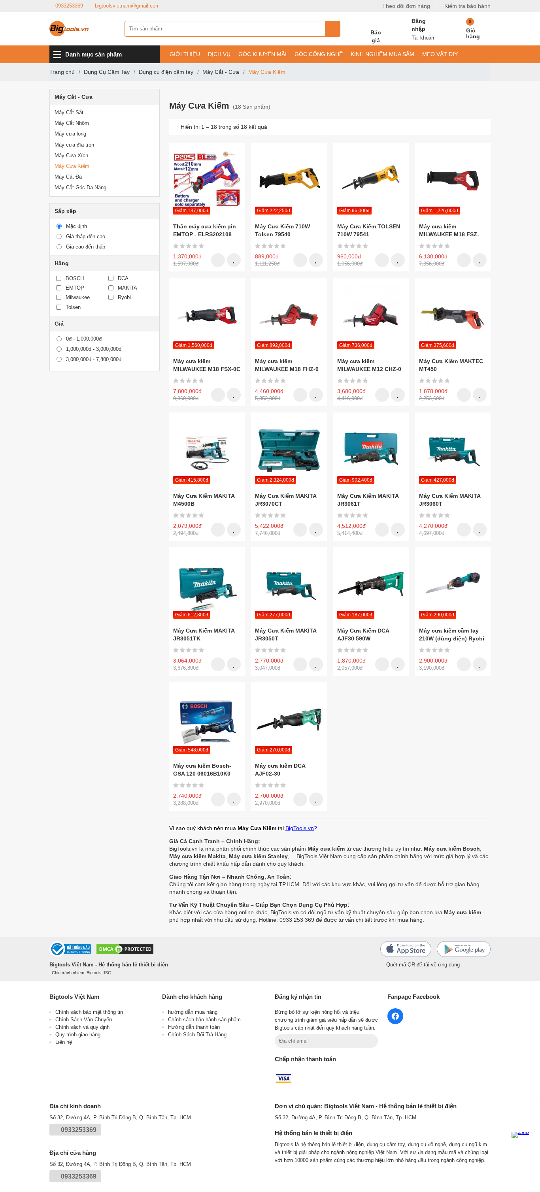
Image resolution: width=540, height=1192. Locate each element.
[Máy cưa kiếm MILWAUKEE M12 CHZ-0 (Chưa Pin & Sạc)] (371, 315)
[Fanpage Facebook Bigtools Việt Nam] (395, 1016)
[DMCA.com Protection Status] (125, 950)
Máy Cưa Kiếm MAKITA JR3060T (449, 500)
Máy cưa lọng (70, 134)
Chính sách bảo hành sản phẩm (204, 1020)
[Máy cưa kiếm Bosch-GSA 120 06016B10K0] (207, 719)
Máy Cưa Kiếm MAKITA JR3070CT (285, 500)
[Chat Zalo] (523, 1143)
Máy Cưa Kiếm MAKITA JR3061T (367, 500)
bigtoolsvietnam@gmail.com (127, 6)
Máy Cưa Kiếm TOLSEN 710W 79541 (368, 230)
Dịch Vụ (219, 54)
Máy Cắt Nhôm (72, 123)
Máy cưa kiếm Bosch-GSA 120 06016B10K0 (202, 770)
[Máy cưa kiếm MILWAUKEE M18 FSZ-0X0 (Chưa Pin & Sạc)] (453, 180)
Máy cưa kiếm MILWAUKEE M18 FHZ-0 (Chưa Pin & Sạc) (287, 365)
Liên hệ (63, 1042)
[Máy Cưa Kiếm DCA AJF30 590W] (371, 585)
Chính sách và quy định (82, 1027)
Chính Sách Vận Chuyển (83, 1020)
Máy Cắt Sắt (69, 112)
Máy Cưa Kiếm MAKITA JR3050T (285, 634)
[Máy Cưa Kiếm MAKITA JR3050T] (289, 585)
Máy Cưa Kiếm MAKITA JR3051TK (203, 634)
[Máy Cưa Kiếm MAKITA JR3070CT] (289, 450)
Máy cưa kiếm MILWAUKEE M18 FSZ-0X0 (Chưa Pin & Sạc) (449, 230)
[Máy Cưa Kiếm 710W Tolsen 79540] (289, 180)
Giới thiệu (185, 54)
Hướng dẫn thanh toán (194, 1027)
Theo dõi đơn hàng (406, 6)
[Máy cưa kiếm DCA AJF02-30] (289, 719)
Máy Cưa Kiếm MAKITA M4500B (203, 500)
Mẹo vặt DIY (440, 54)
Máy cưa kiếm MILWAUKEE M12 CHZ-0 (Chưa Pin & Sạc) (369, 365)
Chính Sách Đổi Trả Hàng (197, 1035)
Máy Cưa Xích (71, 155)
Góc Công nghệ (319, 54)
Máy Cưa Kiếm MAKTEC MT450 (451, 365)
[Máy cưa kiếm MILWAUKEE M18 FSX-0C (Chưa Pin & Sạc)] (207, 315)
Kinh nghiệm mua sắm (382, 54)
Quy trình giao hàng (77, 1035)
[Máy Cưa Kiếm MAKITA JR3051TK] (207, 585)
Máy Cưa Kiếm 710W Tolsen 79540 (282, 230)
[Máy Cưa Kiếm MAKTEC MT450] (453, 315)
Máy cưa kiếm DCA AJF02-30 (280, 770)
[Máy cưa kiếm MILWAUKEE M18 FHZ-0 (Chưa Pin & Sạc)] (289, 315)
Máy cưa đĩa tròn (74, 145)
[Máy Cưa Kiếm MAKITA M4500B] (207, 450)
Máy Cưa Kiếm (72, 166)
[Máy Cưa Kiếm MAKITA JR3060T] (453, 450)
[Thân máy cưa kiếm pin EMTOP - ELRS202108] (207, 180)
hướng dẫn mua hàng (192, 1012)
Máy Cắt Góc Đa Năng (80, 187)
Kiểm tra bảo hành (467, 6)
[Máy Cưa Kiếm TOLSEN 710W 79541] (371, 180)
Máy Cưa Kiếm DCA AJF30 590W (363, 634)
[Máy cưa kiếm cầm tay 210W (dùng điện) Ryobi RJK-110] (453, 585)
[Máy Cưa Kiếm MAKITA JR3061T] (371, 450)
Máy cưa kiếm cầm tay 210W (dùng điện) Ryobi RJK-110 (451, 634)
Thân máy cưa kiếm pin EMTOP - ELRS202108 (204, 230)
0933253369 (69, 6)
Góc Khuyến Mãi (262, 54)
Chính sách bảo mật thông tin (89, 1012)
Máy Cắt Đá (68, 177)
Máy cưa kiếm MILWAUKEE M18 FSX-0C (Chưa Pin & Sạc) (206, 365)
